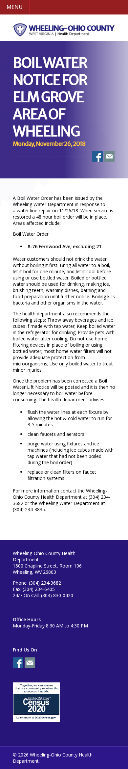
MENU (15, 7)
